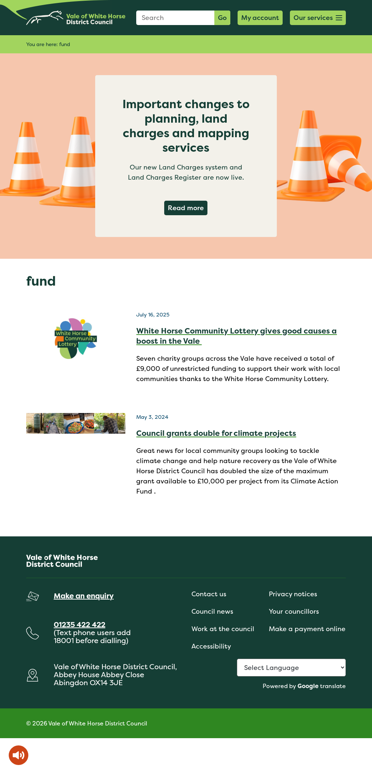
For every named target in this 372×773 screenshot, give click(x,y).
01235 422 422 (79, 624)
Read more (187, 207)
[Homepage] (75, 17)
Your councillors (294, 611)
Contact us (208, 593)
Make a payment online (307, 628)
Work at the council (222, 628)
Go (222, 17)
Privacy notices (293, 593)
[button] (318, 18)
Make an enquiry (84, 596)
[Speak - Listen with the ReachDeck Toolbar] (18, 755)
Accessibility (211, 646)
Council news (212, 611)
